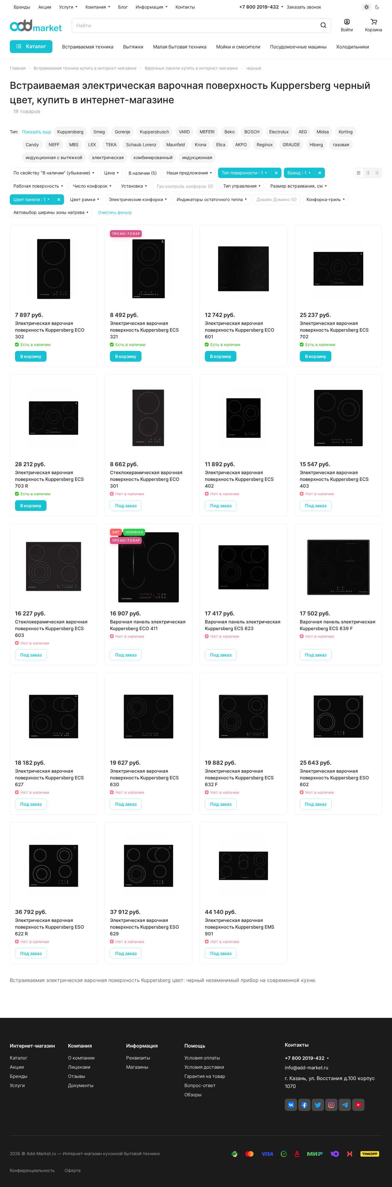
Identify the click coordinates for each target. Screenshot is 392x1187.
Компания (80, 1046)
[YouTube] (358, 1105)
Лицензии (79, 1067)
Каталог (19, 1058)
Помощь (194, 1046)
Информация (142, 1046)
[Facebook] (304, 1105)
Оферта (73, 1170)
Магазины (137, 1067)
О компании (81, 1058)
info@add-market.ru (306, 1068)
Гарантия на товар (204, 1076)
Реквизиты (138, 1058)
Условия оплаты (202, 1058)
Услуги (17, 1085)
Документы (80, 1085)
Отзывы (76, 1076)
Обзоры (193, 1095)
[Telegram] (345, 1105)
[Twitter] (318, 1105)
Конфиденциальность (32, 1170)
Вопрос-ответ (200, 1085)
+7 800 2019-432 (259, 7)
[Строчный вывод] (367, 172)
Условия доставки (204, 1067)
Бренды (18, 1076)
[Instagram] (331, 1105)
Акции (17, 1067)
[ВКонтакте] (291, 1105)
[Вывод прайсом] (377, 172)
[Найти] (323, 25)
